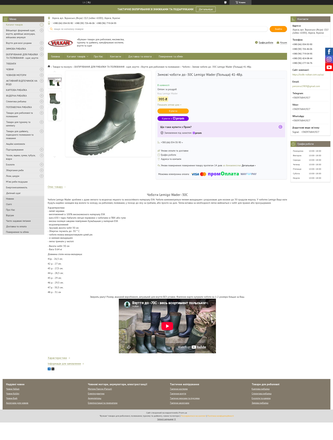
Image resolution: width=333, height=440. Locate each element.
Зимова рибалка (260, 403)
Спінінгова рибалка (16, 101)
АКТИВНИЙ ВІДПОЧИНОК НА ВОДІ (21, 82)
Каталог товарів (14, 24)
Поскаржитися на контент (193, 416)
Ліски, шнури (12, 176)
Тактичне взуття (178, 393)
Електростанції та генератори (102, 403)
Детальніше (206, 9)
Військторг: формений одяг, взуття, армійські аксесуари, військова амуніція (20, 34)
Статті (9, 204)
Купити (173, 111)
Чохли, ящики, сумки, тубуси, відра (20, 157)
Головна (55, 56)
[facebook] (49, 369)
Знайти (278, 29)
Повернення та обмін (17, 232)
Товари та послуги (62, 66)
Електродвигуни (96, 393)
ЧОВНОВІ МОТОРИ (16, 75)
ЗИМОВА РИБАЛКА (16, 48)
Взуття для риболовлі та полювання (160, 66)
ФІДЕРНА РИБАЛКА (16, 95)
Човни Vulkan (12, 388)
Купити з (167, 118)
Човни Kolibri (12, 393)
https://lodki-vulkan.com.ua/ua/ (308, 74)
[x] (53, 369)
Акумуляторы (94, 398)
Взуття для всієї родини (19, 43)
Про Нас (10, 209)
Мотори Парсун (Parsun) (100, 388)
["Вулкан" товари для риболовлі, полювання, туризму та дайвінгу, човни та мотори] (61, 42)
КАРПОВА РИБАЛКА (16, 90)
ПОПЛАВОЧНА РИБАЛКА (19, 107)
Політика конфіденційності (220, 416)
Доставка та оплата (16, 226)
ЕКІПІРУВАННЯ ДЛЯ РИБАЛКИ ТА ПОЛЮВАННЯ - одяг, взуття (22, 56)
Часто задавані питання (18, 220)
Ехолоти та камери (261, 398)
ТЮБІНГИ (11, 63)
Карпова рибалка (261, 388)
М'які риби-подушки (17, 181)
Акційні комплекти (15, 143)
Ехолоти (10, 164)
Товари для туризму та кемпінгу (18, 123)
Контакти (115, 56)
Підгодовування (14, 149)
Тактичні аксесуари (179, 403)
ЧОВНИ (10, 69)
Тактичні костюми (179, 388)
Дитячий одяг (13, 193)
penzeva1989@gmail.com (306, 86)
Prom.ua (183, 412)
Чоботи (186, 66)
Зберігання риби (15, 170)
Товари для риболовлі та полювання (19, 114)
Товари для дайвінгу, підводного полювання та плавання (19, 135)
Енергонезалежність (16, 187)
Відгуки (10, 215)
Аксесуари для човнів (17, 403)
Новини (10, 198)
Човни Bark (11, 398)
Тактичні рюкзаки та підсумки (185, 398)
